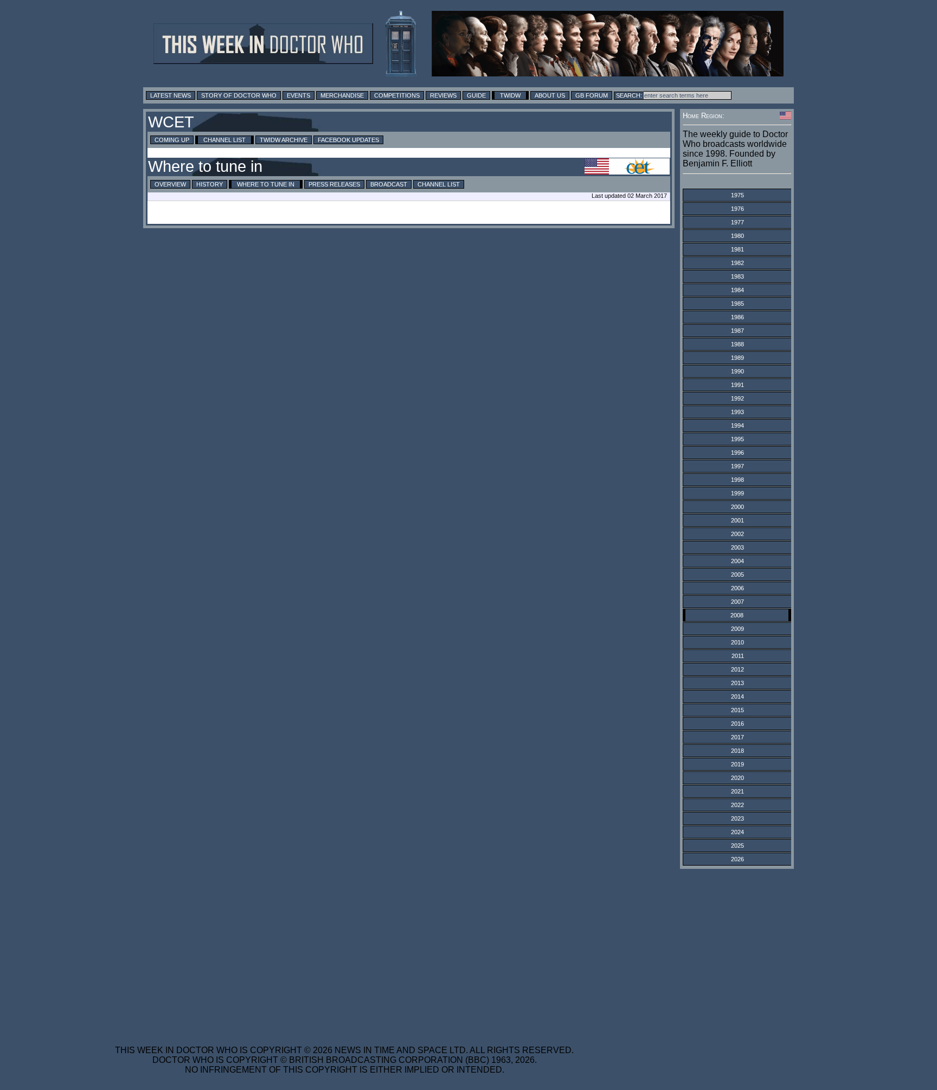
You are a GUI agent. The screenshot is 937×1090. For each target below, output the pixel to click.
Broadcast (388, 184)
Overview (170, 184)
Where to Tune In (265, 184)
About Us (550, 95)
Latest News (170, 95)
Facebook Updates (348, 140)
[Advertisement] (344, 950)
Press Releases (334, 184)
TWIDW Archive (283, 140)
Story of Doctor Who (239, 95)
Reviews (443, 95)
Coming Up (172, 140)
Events (298, 95)
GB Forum (591, 95)
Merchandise (342, 95)
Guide (476, 95)
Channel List (224, 140)
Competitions (397, 95)
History (209, 184)
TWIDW (510, 95)
